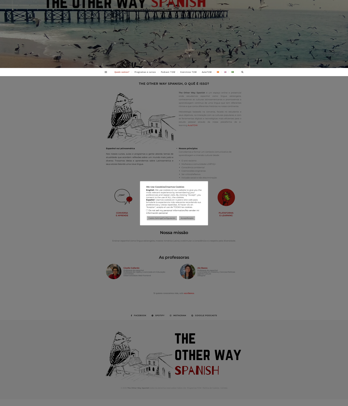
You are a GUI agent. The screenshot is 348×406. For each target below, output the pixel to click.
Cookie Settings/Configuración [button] (161, 218)
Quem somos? (121, 72)
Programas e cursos (145, 72)
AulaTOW (207, 72)
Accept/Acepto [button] (187, 218)
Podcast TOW (168, 72)
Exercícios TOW (188, 72)
